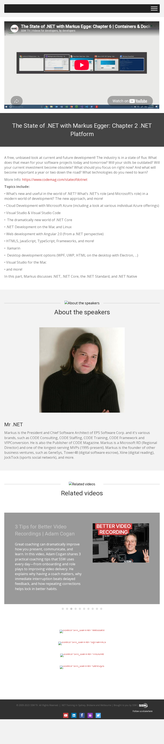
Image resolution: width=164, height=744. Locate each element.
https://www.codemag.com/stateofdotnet (54, 179)
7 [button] (88, 609)
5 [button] (80, 609)
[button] (65, 715)
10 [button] (101, 609)
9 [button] (97, 609)
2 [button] (67, 609)
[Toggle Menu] (154, 8)
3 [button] (71, 609)
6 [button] (84, 609)
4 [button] (76, 609)
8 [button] (93, 609)
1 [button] (63, 609)
